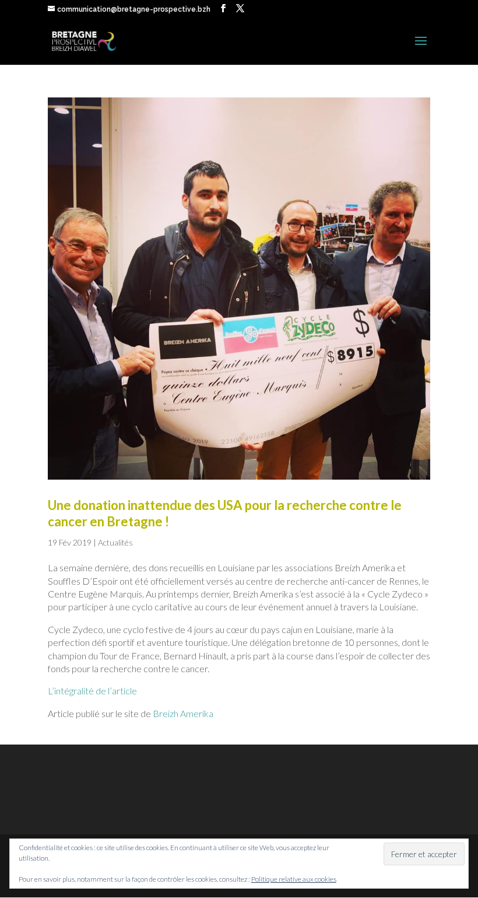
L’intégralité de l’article (92, 690)
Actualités (115, 542)
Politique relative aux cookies (293, 879)
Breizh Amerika (183, 713)
